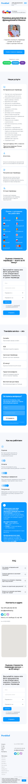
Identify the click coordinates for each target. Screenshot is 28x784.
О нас (2, 746)
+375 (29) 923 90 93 (17, 3)
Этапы (3, 748)
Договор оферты (18, 776)
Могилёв (4, 765)
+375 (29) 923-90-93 (19, 748)
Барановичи (5, 770)
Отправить (11, 312)
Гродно (4, 761)
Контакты (4, 751)
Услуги (3, 744)
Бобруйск (4, 769)
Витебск (4, 763)
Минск (3, 758)
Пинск (3, 774)
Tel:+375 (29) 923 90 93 (9, 608)
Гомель (4, 759)
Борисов (4, 772)
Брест (3, 767)
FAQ (2, 749)
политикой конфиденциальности (13, 306)
